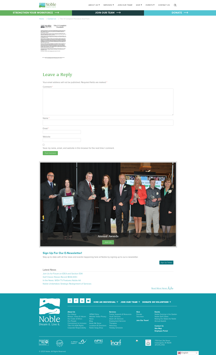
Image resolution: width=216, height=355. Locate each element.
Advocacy (113, 325)
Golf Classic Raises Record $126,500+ (60, 277)
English (184, 353)
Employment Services (117, 321)
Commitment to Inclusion (77, 323)
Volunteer (140, 316)
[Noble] (47, 5)
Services (108, 5)
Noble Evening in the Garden (166, 314)
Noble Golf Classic (161, 316)
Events (149, 5)
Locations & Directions (97, 325)
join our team (129, 302)
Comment (48, 87)
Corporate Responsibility (77, 328)
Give (138, 5)
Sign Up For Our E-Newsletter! (62, 253)
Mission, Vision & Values (77, 316)
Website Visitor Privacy (97, 316)
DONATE (177, 13)
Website (46, 136)
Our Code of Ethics (75, 319)
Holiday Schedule (116, 328)
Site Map (158, 328)
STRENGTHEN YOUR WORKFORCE (33, 13)
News (91, 319)
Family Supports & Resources (120, 314)
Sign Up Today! (166, 262)
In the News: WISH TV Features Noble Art (62, 280)
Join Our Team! (125, 5)
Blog (91, 321)
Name (46, 118)
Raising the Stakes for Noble (165, 319)
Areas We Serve (95, 323)
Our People (72, 321)
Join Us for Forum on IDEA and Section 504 (62, 273)
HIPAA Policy (94, 314)
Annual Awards (160, 321)
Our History (72, 314)
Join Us (108, 242)
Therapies (113, 323)
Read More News (159, 288)
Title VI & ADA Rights (76, 325)
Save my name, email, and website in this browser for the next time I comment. (78, 148)
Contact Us (164, 5)
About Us (93, 5)
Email (46, 128)
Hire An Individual (105, 302)
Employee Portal (161, 331)
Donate (139, 314)
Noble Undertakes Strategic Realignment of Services (67, 283)
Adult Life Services (116, 319)
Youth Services (114, 316)
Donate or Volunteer (155, 302)
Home (41, 19)
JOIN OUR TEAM (104, 13)
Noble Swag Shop (96, 328)
